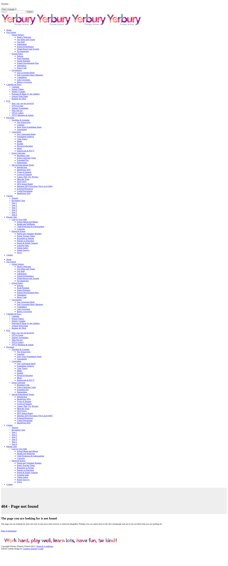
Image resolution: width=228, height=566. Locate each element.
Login (40, 549)
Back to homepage (9, 531)
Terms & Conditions (44, 546)
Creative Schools (30, 549)
